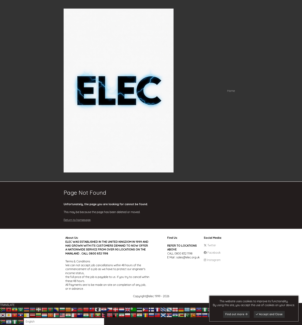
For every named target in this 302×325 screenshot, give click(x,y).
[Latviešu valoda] (33, 315)
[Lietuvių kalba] (39, 315)
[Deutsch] (181, 309)
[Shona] (181, 315)
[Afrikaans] (3, 309)
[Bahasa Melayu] (62, 315)
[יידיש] (9, 321)
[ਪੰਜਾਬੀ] (140, 315)
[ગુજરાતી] (193, 309)
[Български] (62, 309)
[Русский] (151, 315)
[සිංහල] (193, 315)
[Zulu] (21, 321)
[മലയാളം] (68, 315)
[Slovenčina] (199, 315)
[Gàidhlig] (163, 315)
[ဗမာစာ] (98, 315)
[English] (128, 309)
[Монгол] (92, 315)
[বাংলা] (50, 309)
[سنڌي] (187, 315)
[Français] (157, 309)
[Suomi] (151, 309)
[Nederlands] (122, 309)
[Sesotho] (175, 315)
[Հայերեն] (27, 309)
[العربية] (21, 309)
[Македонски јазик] (50, 315)
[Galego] (169, 309)
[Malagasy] (56, 315)
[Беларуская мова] (45, 309)
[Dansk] (116, 309)
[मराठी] (86, 315)
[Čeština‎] (110, 309)
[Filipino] (146, 309)
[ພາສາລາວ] (21, 315)
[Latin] (27, 315)
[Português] (134, 315)
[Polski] (128, 315)
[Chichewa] (80, 309)
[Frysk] (163, 309)
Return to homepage (77, 220)
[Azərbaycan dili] (33, 309)
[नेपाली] (104, 315)
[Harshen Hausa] (205, 309)
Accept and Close (270, 314)
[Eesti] (140, 309)
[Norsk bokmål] (110, 315)
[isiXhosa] (3, 321)
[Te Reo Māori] (80, 315)
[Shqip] (9, 309)
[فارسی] (122, 315)
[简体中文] (86, 309)
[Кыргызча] (15, 315)
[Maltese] (74, 315)
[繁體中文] (92, 309)
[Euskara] (39, 309)
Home (231, 91)
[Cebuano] (74, 309)
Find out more (235, 314)
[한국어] (3, 315)
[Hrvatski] (104, 309)
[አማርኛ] (15, 309)
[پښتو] (116, 315)
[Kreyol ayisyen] (199, 309)
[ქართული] (175, 309)
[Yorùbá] (15, 321)
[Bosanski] (56, 309)
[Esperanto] (134, 309)
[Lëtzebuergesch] (45, 315)
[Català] (68, 309)
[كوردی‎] (9, 315)
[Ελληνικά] (187, 309)
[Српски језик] (169, 315)
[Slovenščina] (205, 315)
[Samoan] (157, 315)
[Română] (146, 315)
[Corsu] (98, 309)
